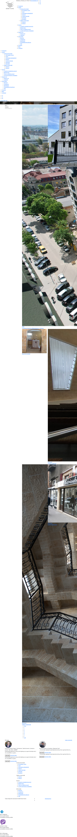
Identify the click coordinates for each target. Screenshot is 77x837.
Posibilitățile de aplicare (25, 42)
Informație (20, 36)
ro (40, 2)
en (40, 3)
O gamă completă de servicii (26, 26)
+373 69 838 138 (34, 0)
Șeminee (24, 17)
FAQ (21, 44)
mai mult (7, 755)
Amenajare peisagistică (27, 13)
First (25, 726)
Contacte (20, 48)
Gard (23, 12)
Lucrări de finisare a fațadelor (27, 30)
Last (25, 737)
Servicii (19, 25)
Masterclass (23, 28)
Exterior (24, 22)
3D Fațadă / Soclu (26, 10)
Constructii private (24, 9)
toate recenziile (68, 740)
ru (40, 0)
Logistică (22, 35)
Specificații (22, 41)
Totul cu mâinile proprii (25, 29)
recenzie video (13, 755)
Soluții (19, 7)
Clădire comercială (24, 20)
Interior (24, 14)
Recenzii (22, 38)
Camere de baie (25, 16)
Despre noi (20, 32)
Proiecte (20, 45)
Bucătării (24, 19)
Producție (20, 6)
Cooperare (22, 39)
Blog (19, 46)
